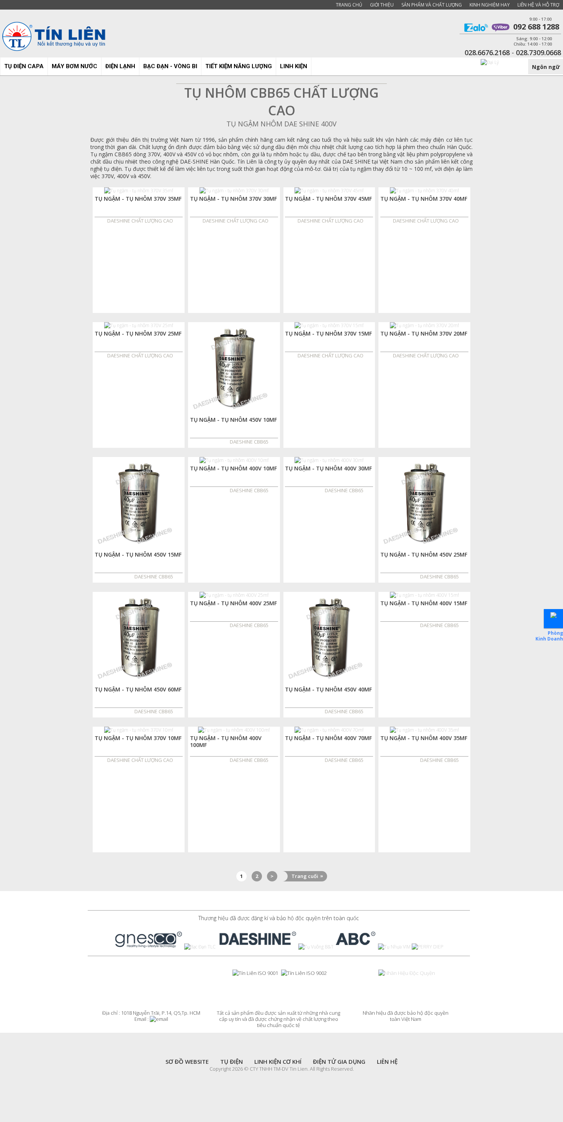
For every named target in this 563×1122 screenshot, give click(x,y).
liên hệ (387, 1061)
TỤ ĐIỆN (231, 1061)
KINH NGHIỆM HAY (490, 5)
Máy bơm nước (74, 66)
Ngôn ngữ (546, 66)
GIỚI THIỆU (382, 5)
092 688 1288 (534, 27)
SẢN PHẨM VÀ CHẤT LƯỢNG (431, 5)
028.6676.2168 (487, 52)
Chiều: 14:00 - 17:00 (533, 44)
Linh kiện (293, 66)
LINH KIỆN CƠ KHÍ (277, 1061)
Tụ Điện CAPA (24, 66)
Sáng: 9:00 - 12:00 (534, 38)
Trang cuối (307, 876)
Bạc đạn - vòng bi (170, 66)
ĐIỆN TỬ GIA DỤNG (339, 1061)
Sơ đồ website (187, 1061)
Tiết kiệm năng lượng (238, 66)
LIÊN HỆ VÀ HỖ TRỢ (538, 5)
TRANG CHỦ (349, 5)
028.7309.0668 (538, 52)
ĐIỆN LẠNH (120, 66)
